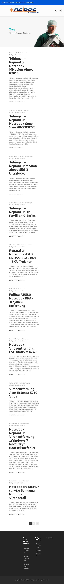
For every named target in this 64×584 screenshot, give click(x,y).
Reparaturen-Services (18, 55)
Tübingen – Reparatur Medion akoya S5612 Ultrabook (23, 167)
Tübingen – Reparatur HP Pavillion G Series (22, 212)
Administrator (26, 53)
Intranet (50, 537)
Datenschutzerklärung (38, 545)
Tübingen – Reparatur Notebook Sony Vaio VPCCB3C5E (22, 121)
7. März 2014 (13, 110)
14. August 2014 (14, 53)
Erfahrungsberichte (26, 550)
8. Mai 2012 (12, 339)
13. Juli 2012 (13, 289)
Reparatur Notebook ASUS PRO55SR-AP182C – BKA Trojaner (23, 256)
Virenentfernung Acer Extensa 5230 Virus (23, 392)
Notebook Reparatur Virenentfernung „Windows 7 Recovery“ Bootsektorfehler (22, 438)
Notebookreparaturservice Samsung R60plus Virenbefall (24, 492)
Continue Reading (15, 102)
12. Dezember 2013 (15, 156)
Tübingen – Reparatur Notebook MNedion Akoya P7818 (21, 66)
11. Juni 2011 (13, 423)
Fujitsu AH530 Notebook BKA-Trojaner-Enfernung (21, 300)
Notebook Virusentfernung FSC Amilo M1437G (23, 348)
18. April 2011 (13, 481)
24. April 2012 (13, 383)
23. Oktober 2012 (14, 245)
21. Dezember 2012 (15, 202)
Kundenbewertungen (26, 558)
